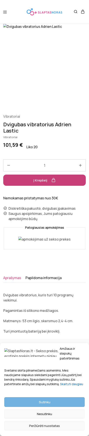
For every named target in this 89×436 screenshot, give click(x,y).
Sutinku (44, 402)
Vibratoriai (11, 116)
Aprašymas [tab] (12, 277)
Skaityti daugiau (71, 384)
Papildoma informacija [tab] (43, 277)
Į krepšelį (40, 180)
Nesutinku (44, 414)
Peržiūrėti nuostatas (44, 425)
